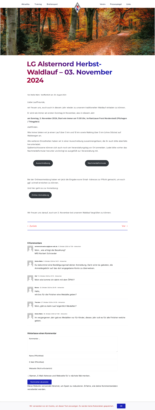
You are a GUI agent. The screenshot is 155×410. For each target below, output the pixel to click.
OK (121, 406)
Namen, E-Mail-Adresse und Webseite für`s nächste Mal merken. (60, 376)
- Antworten (77, 246)
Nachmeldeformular (97, 163)
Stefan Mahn (35, 95)
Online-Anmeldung (40, 195)
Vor (123, 226)
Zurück (33, 226)
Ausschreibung (43, 163)
